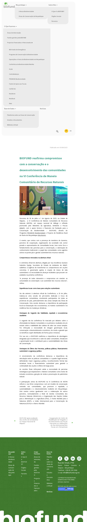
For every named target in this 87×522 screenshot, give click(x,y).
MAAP (22, 228)
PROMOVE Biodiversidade (17, 79)
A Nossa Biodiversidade (26, 11)
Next (64, 202)
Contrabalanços (14, 74)
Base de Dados (9, 109)
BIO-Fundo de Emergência (17, 50)
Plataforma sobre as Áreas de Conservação (21, 115)
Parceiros (55, 21)
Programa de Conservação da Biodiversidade (23, 54)
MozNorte (12, 94)
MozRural (12, 99)
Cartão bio (12, 89)
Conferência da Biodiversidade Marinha (21, 64)
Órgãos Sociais (56, 16)
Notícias (43, 109)
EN (70, 131)
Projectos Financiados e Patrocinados (19, 43)
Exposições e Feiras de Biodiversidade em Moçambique (26, 59)
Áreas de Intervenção (14, 33)
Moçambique (20, 5)
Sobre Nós (52, 5)
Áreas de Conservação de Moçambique (31, 16)
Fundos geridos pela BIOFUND (16, 38)
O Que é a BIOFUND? (58, 11)
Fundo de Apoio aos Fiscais (17, 84)
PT (66, 131)
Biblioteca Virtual (12, 125)
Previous (24, 204)
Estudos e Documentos (14, 120)
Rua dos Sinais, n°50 (66, 463)
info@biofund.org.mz (71, 472)
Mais (10, 103)
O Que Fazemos (10, 26)
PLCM (11, 69)
